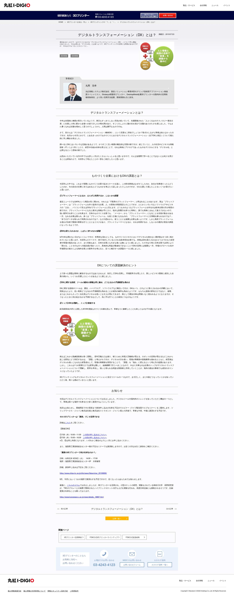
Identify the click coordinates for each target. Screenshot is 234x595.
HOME (60, 22)
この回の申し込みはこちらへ (95, 434)
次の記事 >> (171, 508)
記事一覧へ (117, 518)
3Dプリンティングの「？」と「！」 (103, 22)
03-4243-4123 (104, 564)
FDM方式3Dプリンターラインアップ (104, 537)
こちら (68, 422)
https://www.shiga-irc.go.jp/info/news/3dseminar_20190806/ (83, 473)
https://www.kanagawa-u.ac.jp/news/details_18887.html (82, 497)
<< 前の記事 (62, 508)
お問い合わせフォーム (132, 564)
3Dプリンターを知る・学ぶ (77, 22)
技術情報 (75, 56)
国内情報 (64, 56)
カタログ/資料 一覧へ (160, 564)
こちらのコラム (73, 485)
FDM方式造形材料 (133, 537)
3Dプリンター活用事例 (73, 537)
